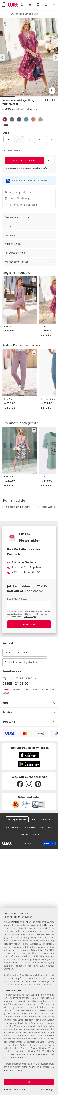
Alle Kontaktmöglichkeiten (23, 662)
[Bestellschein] (38, 5)
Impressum (31, 827)
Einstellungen (47, 1089)
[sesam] (40, 119)
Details (8, 226)
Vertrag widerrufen (17, 819)
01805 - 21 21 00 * (16, 683)
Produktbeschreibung (17, 217)
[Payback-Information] (49, 843)
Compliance (46, 827)
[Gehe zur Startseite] (13, 5)
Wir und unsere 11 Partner (17, 921)
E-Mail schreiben (16, 653)
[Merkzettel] (46, 5)
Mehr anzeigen (30, 616)
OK (29, 1082)
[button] (4, 5)
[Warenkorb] (54, 5)
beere (5, 124)
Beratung (8, 721)
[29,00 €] (19, 450)
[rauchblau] (19, 119)
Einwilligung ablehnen (15, 1089)
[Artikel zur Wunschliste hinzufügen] (49, 160)
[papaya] (33, 119)
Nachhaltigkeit (13, 243)
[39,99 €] (19, 372)
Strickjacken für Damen (19, 506)
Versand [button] (34, 109)
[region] (29, 1001)
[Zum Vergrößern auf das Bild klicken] (52, 90)
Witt (5, 703)
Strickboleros (31, 13)
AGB (34, 819)
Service (7, 712)
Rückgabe (10, 235)
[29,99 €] (19, 300)
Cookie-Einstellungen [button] (29, 834)
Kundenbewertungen (17, 261)
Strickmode (16, 13)
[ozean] (26, 119)
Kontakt (7, 643)
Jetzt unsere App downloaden (29, 748)
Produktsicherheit (15, 252)
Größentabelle (13, 150)
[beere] (4, 119)
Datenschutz (46, 819)
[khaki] (12, 119)
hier (15, 962)
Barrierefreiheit (14, 827)
